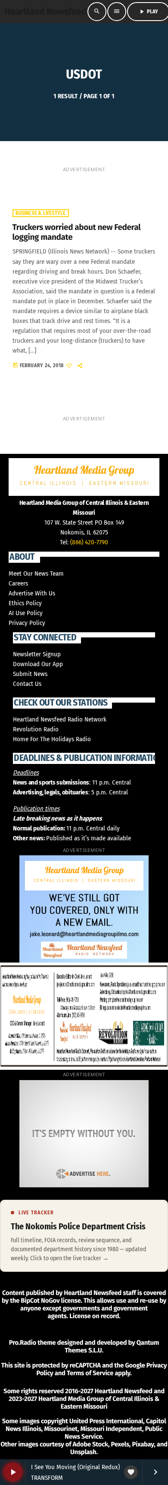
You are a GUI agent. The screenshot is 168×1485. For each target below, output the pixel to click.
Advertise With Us (32, 593)
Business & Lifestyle (41, 213)
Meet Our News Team (36, 573)
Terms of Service (90, 1373)
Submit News (30, 674)
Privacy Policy (27, 623)
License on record (94, 1316)
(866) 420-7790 (89, 542)
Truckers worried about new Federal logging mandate (76, 232)
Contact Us (27, 684)
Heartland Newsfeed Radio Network (59, 719)
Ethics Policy (25, 603)
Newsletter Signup (37, 654)
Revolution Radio (36, 729)
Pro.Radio (22, 1342)
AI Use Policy (26, 613)
